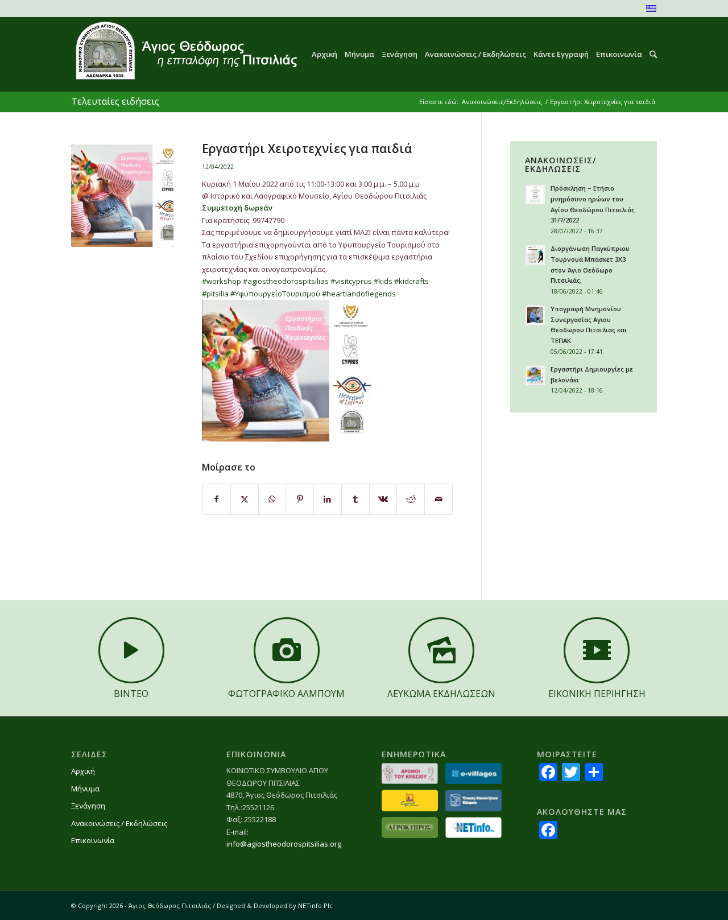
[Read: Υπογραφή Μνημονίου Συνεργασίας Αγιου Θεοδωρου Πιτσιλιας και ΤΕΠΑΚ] (535, 315)
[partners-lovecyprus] (410, 800)
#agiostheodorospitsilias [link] (286, 281)
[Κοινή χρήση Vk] (383, 499)
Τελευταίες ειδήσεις (115, 101)
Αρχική (83, 771)
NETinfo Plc (315, 905)
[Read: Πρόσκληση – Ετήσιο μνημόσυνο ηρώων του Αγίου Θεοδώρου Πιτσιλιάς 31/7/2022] (535, 194)
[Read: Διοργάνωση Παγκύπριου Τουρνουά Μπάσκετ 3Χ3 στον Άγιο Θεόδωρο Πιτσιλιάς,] (535, 255)
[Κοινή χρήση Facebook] (216, 499)
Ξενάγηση (88, 806)
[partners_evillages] (473, 773)
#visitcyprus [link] (351, 281)
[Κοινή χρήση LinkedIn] (327, 499)
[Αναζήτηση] (649, 54)
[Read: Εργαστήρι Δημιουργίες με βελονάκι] (535, 375)
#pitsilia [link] (215, 293)
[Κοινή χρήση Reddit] (410, 499)
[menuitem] (320, 54)
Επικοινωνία (92, 840)
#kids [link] (383, 281)
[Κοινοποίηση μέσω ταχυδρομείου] (438, 499)
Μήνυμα (85, 788)
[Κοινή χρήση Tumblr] (355, 499)
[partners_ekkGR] (473, 800)
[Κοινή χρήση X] (244, 499)
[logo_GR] (185, 54)
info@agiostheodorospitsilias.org (283, 844)
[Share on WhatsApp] (272, 499)
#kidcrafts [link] (411, 281)
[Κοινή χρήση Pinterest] (299, 499)
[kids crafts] (122, 196)
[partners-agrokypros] (410, 827)
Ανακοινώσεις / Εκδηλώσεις (119, 823)
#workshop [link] (221, 281)
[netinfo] (473, 827)
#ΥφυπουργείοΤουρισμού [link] (275, 293)
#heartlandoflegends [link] (359, 293)
